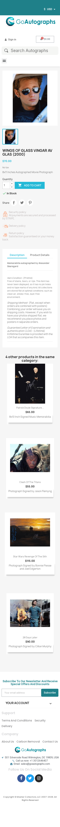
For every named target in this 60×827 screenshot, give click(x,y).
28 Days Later (30, 637)
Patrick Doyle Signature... (30, 407)
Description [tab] (17, 255)
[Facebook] (21, 778)
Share (14, 202)
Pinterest (30, 202)
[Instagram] (39, 778)
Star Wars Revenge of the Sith (30, 556)
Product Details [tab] (39, 255)
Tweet (22, 202)
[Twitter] (30, 778)
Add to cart (29, 185)
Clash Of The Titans (30, 482)
